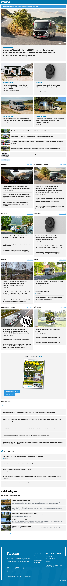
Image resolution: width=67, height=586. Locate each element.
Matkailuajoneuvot (7, 47)
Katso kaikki (30, 164)
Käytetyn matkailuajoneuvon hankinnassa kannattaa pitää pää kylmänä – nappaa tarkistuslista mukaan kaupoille (32, 476)
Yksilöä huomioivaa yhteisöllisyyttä (21, 520)
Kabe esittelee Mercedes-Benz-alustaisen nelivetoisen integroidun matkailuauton (32, 136)
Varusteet (38, 82)
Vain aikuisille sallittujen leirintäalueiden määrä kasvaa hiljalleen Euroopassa (31, 130)
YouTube (11, 571)
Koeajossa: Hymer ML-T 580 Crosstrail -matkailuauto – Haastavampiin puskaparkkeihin (49, 298)
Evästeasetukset (27, 576)
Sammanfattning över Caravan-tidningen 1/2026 (47, 342)
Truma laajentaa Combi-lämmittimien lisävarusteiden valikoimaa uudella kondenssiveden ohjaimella (48, 87)
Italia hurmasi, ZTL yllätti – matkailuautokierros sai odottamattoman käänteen (23, 456)
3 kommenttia (44, 124)
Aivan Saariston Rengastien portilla (21, 507)
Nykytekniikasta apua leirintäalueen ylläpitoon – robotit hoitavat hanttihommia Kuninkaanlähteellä (16, 251)
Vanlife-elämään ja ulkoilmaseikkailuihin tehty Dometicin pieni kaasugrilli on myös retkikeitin (47, 253)
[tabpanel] (33, 428)
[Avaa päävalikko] (64, 2)
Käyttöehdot (19, 576)
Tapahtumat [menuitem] (37, 562)
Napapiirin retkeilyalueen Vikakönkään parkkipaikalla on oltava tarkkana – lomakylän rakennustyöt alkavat (15, 283)
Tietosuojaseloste (11, 576)
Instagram (27, 567)
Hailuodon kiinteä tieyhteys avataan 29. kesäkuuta (16, 339)
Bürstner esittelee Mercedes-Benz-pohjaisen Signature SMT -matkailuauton (30, 154)
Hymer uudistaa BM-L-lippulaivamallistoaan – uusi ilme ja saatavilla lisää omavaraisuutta (17, 120)
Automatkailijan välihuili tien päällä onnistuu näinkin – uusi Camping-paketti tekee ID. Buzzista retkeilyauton (49, 246)
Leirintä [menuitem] (35, 555)
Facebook (10, 567)
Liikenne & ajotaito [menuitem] (38, 560)
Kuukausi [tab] (8, 406)
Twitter (18, 567)
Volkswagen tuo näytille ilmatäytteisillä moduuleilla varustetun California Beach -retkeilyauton (35, 148)
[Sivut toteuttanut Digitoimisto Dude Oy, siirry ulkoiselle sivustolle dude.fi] (63, 581)
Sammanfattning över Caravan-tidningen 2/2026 (47, 337)
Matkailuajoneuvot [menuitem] (38, 553)
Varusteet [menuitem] (36, 558)
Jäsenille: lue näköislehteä (12, 391)
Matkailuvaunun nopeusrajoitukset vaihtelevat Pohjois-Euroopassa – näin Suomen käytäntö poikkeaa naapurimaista (16, 331)
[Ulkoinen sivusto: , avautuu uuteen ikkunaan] (33, 374)
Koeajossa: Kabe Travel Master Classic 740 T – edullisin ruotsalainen (20, 483)
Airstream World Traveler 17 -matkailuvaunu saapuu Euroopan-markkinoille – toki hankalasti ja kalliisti (50, 120)
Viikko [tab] (2, 406)
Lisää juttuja (5, 160)
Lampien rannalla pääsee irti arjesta (21, 500)
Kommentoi (11, 58)
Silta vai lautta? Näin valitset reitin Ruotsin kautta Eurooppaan (19, 463)
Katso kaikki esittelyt (6, 533)
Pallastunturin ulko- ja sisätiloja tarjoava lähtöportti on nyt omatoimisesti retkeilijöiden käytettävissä (17, 300)
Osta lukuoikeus (9, 394)
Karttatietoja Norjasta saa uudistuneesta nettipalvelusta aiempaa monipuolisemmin (16, 187)
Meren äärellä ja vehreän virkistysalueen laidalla (24, 513)
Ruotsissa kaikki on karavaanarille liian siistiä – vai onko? (17, 469)
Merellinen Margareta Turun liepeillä (21, 526)
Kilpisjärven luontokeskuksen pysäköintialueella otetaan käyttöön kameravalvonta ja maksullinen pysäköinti (15, 204)
